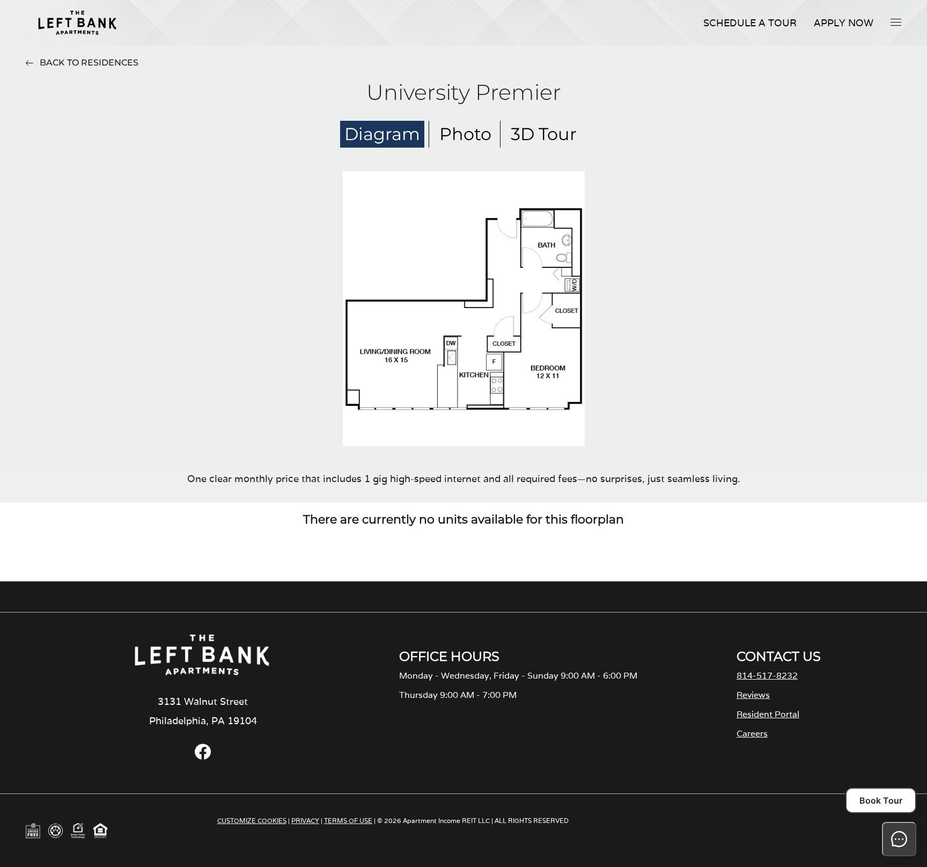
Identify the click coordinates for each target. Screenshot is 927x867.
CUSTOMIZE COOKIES (251, 821)
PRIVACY (305, 821)
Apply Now (843, 23)
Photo (465, 133)
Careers (752, 733)
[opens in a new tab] (203, 756)
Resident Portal (768, 714)
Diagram (382, 133)
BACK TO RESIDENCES (89, 62)
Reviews (753, 695)
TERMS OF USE (348, 821)
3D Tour (544, 133)
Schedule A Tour (750, 23)
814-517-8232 (767, 675)
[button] (896, 22)
